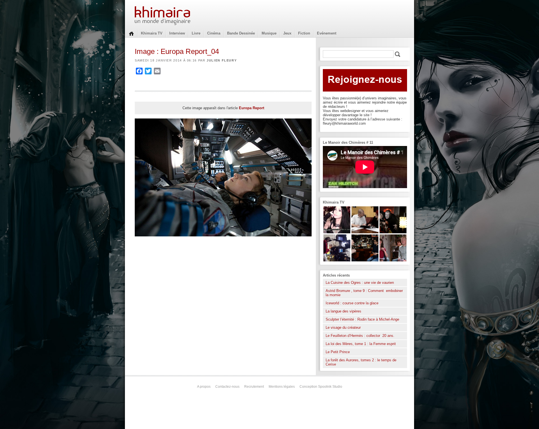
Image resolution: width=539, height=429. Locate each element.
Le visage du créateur (343, 327)
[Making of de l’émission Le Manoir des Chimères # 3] (336, 260)
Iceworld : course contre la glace (352, 303)
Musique (269, 33)
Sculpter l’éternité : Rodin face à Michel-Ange (362, 319)
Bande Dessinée (241, 33)
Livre (196, 33)
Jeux (287, 33)
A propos (204, 386)
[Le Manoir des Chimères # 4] (364, 232)
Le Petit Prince (338, 352)
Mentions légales (282, 386)
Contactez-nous (227, 386)
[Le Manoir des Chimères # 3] (393, 232)
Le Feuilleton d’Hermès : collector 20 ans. (361, 336)
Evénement (326, 33)
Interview (177, 33)
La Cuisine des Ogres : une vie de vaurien (360, 282)
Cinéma (213, 33)
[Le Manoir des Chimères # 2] (393, 260)
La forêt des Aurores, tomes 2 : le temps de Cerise (361, 362)
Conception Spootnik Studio (321, 386)
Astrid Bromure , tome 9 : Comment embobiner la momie (364, 293)
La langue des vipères (343, 311)
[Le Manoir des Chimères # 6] (364, 260)
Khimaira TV (152, 33)
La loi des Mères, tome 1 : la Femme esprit (361, 344)
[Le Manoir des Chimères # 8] (336, 232)
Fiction (304, 33)
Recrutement (254, 386)
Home (131, 33)
